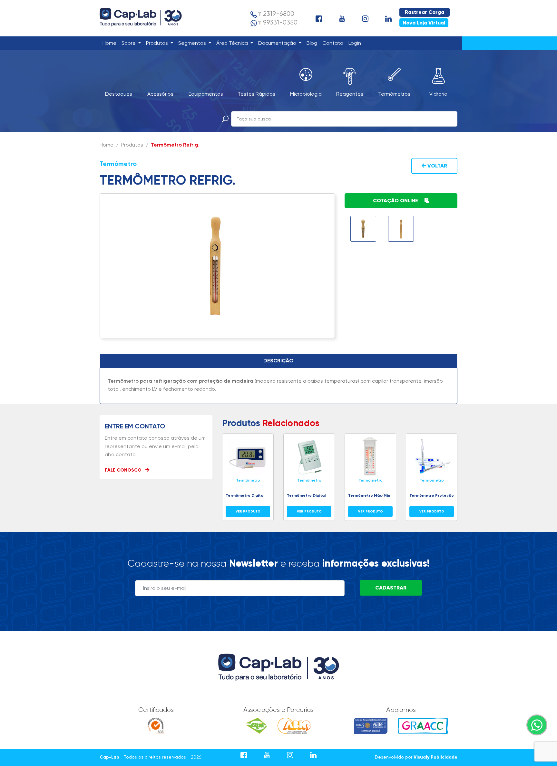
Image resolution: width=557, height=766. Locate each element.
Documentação (278, 43)
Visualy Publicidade (435, 757)
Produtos (157, 43)
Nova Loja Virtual (424, 23)
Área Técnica (232, 43)
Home (111, 43)
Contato (334, 43)
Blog (313, 43)
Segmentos (192, 43)
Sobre (129, 43)
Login (356, 43)
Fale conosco (124, 470)
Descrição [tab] (278, 361)
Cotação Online (396, 200)
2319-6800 (276, 13)
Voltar (436, 166)
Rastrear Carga (424, 12)
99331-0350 (278, 22)
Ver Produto (248, 511)
